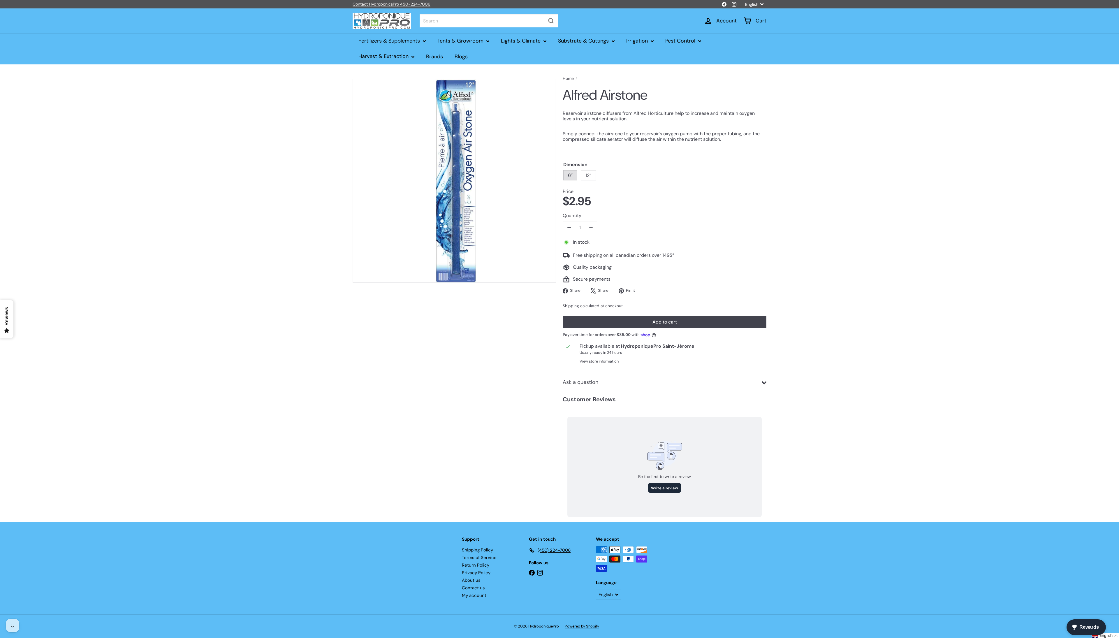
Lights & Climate (521, 40)
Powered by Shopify (582, 626)
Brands (434, 56)
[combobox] (489, 20)
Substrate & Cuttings (584, 40)
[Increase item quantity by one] (591, 227)
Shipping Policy (477, 550)
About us (471, 580)
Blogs (461, 56)
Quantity (572, 215)
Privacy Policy (476, 573)
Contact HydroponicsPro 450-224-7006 (391, 4)
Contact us (473, 588)
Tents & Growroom (461, 40)
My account (474, 595)
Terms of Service (479, 557)
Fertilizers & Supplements (389, 40)
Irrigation (637, 40)
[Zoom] (454, 180)
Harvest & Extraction (384, 56)
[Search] (551, 20)
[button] (1105, 635)
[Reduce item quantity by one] (569, 227)
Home (568, 78)
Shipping (571, 305)
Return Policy (475, 565)
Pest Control (681, 40)
